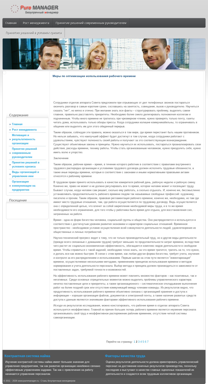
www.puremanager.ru (28, 381)
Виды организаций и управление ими (25, 174)
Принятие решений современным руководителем (91, 23)
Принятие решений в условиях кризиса (33, 32)
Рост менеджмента (36, 23)
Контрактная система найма (27, 356)
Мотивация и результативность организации (23, 139)
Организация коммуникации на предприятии (23, 185)
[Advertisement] (26, 91)
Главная (11, 23)
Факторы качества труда (125, 356)
